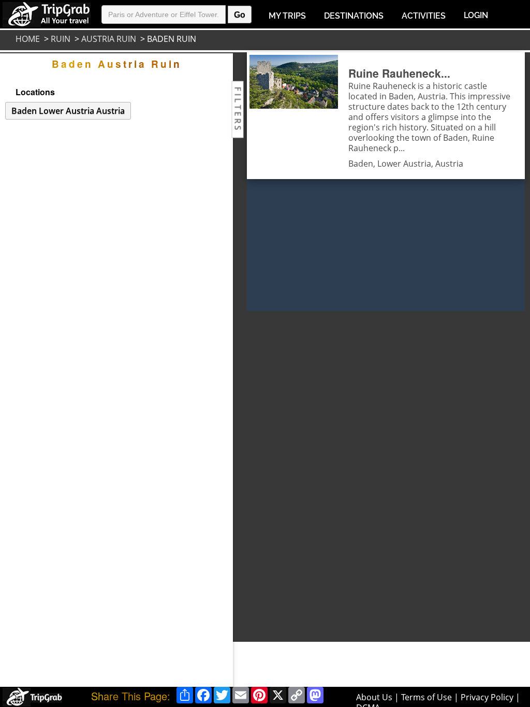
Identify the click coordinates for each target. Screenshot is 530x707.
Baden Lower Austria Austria (68, 110)
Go (239, 14)
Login (476, 15)
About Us (374, 697)
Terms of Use (426, 697)
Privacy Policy (487, 697)
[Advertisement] (283, 466)
